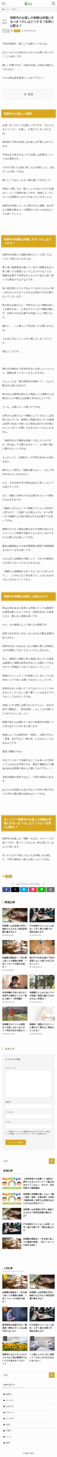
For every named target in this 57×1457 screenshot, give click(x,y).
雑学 (8, 1443)
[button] (6, 889)
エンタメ (10, 1400)
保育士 (9, 1394)
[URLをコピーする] (50, 889)
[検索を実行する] (52, 1161)
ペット (9, 1436)
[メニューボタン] (3, 3)
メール (9, 1112)
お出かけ (10, 1406)
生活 (8, 1424)
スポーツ (10, 1412)
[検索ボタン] (53, 3)
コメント (10, 1068)
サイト (8, 1122)
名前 (8, 1102)
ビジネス (10, 1418)
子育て (17, 31)
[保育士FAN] (28, 3)
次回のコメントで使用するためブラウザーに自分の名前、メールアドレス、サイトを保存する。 (29, 1133)
